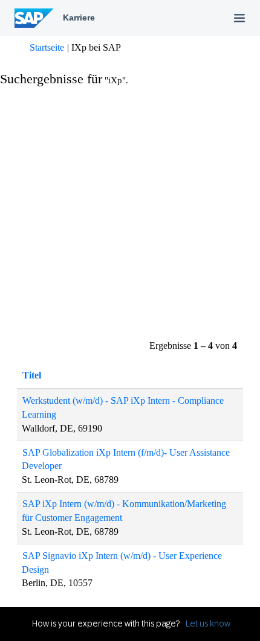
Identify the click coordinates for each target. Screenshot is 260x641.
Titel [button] (31, 375)
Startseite (47, 47)
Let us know (208, 623)
